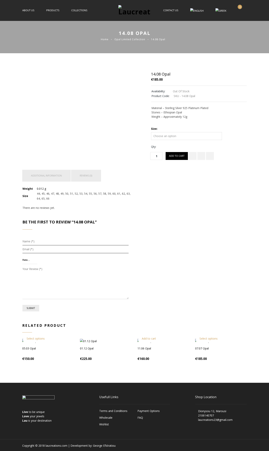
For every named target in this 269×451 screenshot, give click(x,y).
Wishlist (104, 424)
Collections (79, 10)
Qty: (153, 146)
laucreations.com (56, 445)
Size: (154, 129)
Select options (36, 338)
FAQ (140, 417)
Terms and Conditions (113, 411)
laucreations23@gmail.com (215, 420)
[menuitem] (197, 10)
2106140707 (206, 415)
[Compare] (193, 156)
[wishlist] (201, 156)
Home (105, 39)
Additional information (46, 175)
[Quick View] (210, 156)
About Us (28, 10)
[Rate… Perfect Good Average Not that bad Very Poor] (29, 260)
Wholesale (105, 417)
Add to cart (177, 156)
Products (52, 10)
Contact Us (170, 10)
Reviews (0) (86, 175)
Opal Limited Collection (129, 39)
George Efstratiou (104, 445)
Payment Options (148, 411)
